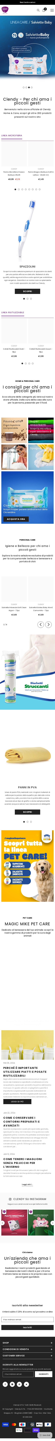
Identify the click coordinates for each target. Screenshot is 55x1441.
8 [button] (39, 189)
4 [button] (31, 87)
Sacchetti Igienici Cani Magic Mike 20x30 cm (14, 991)
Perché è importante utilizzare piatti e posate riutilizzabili (25, 1072)
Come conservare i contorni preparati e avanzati (21, 1121)
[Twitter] (26, 1384)
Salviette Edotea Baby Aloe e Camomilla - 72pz (41, 609)
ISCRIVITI (43, 1374)
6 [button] (33, 189)
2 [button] (26, 87)
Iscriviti (27, 1327)
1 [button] (23, 87)
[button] (2, 1223)
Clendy (14, 169)
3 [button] (29, 87)
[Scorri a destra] (48, 624)
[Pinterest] (19, 1384)
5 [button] (29, 189)
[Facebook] (5, 1384)
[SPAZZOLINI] (27, 231)
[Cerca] (38, 10)
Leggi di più (17, 1101)
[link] (27, 866)
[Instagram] (12, 1384)
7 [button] (36, 189)
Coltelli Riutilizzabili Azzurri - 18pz (41, 350)
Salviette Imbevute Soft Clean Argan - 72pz (14, 609)
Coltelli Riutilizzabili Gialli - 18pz (14, 350)
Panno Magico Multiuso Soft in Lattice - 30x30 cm (41, 173)
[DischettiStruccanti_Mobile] (27, 672)
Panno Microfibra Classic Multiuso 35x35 (14, 173)
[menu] (52, 10)
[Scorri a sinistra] (41, 624)
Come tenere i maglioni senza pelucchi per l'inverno (22, 1163)
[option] (27, 2)
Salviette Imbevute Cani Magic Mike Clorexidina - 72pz (41, 991)
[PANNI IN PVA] (27, 750)
